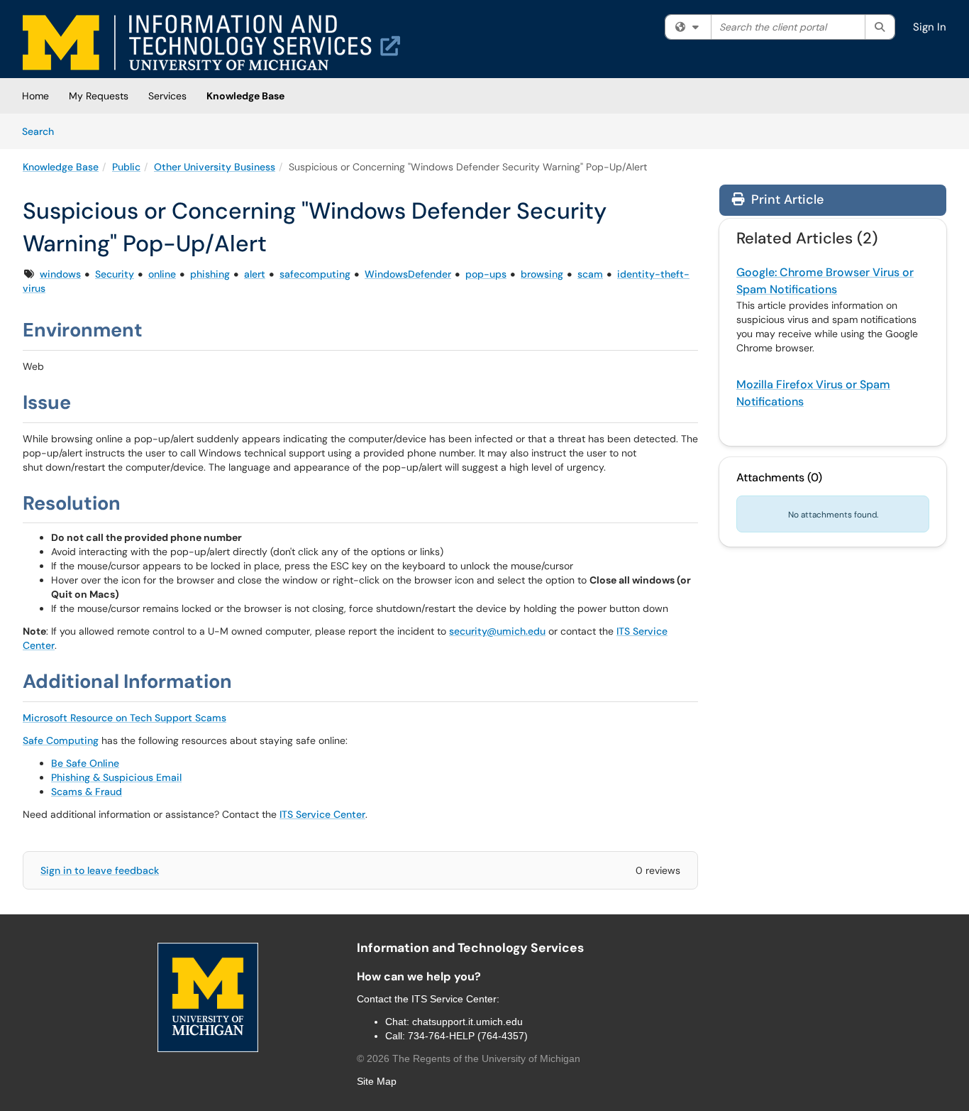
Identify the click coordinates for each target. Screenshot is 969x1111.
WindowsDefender (408, 274)
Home (35, 95)
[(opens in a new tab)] (211, 42)
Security (114, 274)
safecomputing (314, 274)
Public (126, 166)
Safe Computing (61, 740)
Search (43, 131)
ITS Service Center (322, 814)
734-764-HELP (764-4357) (468, 1035)
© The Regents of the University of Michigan (468, 1058)
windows (60, 274)
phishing (210, 274)
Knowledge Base (245, 95)
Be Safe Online (85, 763)
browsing (542, 274)
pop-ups (485, 274)
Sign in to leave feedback (99, 870)
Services (167, 95)
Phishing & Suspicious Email (116, 777)
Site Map (377, 1081)
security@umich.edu (497, 631)
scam (590, 274)
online (162, 274)
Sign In (929, 27)
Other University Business (214, 166)
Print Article (786, 199)
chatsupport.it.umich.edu (467, 1021)
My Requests (98, 95)
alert (254, 274)
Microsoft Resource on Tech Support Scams (124, 717)
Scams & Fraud (86, 791)
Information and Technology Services (470, 948)
